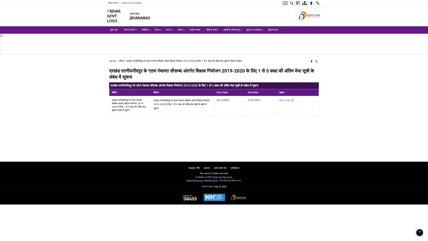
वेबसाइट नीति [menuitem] (194, 168)
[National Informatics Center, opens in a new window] (214, 198)
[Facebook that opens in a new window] (311, 61)
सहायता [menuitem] (207, 168)
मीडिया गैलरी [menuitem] (211, 30)
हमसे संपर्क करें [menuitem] (220, 168)
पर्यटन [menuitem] (168, 30)
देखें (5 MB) (285, 100)
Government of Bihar (131, 3)
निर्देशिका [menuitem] (145, 30)
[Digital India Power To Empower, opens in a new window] (238, 198)
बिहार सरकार (113, 3)
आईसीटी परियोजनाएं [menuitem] (231, 30)
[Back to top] (419, 232)
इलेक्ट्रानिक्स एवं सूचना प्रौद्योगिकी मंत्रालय (202, 180)
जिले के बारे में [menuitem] (129, 30)
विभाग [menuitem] (157, 30)
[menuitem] (285, 3)
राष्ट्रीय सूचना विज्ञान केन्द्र (222, 177)
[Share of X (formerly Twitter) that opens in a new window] (316, 61)
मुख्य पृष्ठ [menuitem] (114, 30)
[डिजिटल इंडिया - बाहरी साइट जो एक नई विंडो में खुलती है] (305, 23)
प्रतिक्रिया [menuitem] (234, 168)
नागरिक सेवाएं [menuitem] (194, 30)
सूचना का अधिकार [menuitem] (253, 30)
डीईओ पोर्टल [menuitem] (273, 30)
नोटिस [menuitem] (180, 30)
